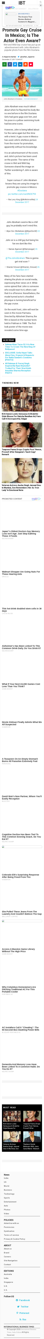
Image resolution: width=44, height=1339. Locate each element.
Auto (6, 1206)
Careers (7, 1257)
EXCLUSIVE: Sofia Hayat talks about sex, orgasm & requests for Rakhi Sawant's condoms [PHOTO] (19, 356)
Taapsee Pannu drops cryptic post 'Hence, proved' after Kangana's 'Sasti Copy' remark (22, 452)
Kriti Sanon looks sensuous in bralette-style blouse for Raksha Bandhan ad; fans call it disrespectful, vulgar (21, 416)
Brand (6, 1253)
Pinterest (23, 1313)
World (6, 1186)
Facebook (24, 1300)
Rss (23, 1319)
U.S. (5, 1290)
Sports (7, 1198)
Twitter (24, 1306)
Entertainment (10, 1202)
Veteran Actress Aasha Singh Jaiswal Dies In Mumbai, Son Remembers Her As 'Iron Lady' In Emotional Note (21, 487)
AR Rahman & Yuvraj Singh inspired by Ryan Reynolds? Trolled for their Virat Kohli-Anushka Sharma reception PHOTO (18, 368)
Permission (9, 1227)
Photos (7, 1210)
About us (8, 1249)
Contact (7, 1265)
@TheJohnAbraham (15, 258)
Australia (8, 1274)
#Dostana (22, 190)
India (6, 1178)
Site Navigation (10, 1261)
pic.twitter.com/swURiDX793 (22, 194)
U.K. (5, 1286)
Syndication (9, 1231)
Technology (9, 1194)
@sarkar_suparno (27, 57)
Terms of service (11, 1235)
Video (6, 1214)
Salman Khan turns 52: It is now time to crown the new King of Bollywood (20, 346)
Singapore (8, 1282)
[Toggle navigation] (3, 3)
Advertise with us (11, 1223)
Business (8, 1190)
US (5, 1182)
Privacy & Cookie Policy (14, 1239)
